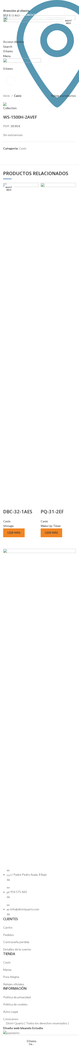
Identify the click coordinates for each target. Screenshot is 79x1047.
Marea (7, 969)
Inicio (7, 95)
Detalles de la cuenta (17, 949)
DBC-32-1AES (17, 511)
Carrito (7, 927)
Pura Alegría (11, 977)
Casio (17, 95)
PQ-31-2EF (52, 511)
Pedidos (8, 935)
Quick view (8, 503)
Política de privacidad (17, 997)
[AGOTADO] (21, 340)
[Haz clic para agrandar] (10, 80)
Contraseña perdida (16, 942)
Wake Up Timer (51, 526)
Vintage (8, 526)
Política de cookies (15, 1004)
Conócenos (10, 1019)
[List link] (39, 733)
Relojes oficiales (13, 984)
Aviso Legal (10, 1011)
